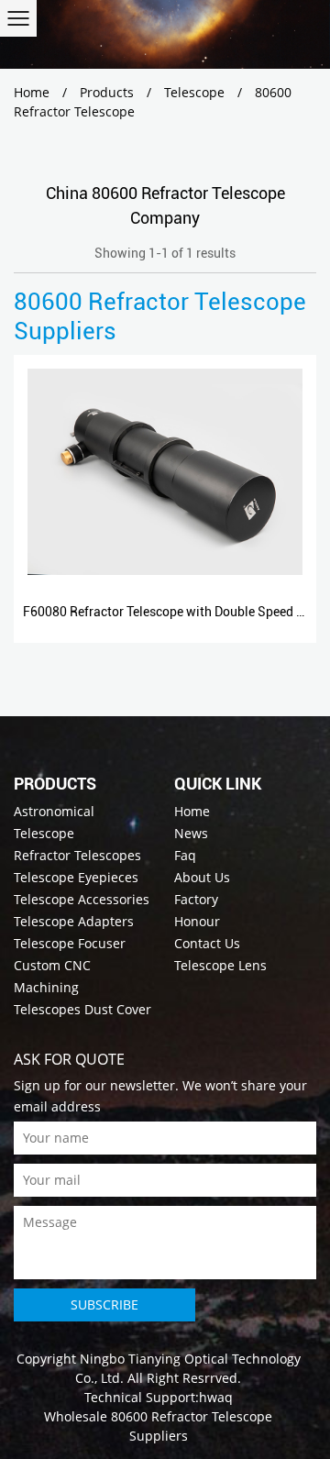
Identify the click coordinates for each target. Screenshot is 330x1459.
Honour (197, 921)
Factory (196, 899)
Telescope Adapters (74, 921)
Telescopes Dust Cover (82, 1009)
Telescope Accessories (81, 899)
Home (32, 92)
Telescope (194, 92)
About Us (202, 877)
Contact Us (207, 943)
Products (107, 92)
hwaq (216, 1397)
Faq (185, 855)
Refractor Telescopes (77, 855)
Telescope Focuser (70, 943)
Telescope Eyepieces (76, 877)
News (191, 833)
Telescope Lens (220, 965)
